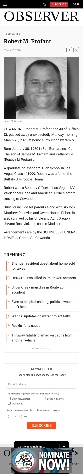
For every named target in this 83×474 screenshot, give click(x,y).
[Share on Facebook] (69, 50)
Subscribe (59, 4)
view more (40, 349)
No (25, 416)
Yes (13, 416)
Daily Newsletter (21, 398)
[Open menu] (5, 4)
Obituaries (13, 34)
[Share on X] (76, 50)
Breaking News (55, 398)
